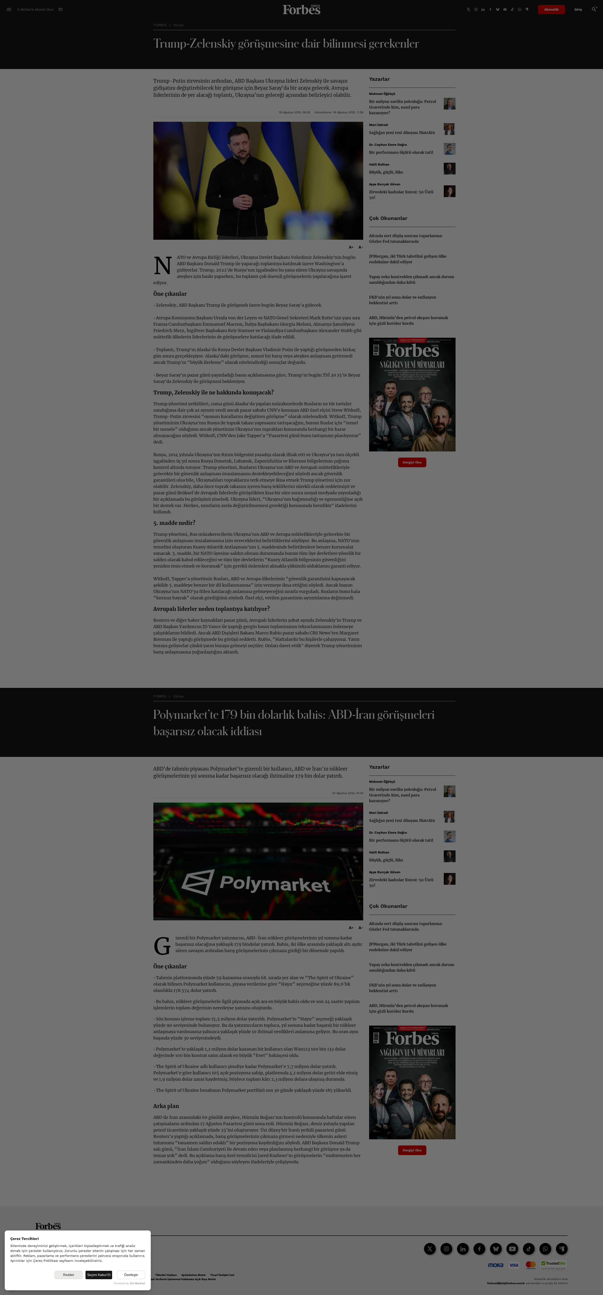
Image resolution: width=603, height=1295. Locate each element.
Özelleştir (131, 1275)
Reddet (68, 1275)
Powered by (129, 1283)
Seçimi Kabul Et (98, 1275)
